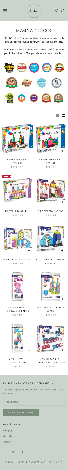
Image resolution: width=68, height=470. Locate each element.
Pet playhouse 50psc (17, 259)
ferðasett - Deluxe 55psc (51, 309)
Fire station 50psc (50, 211)
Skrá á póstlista (21, 412)
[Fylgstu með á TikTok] (22, 452)
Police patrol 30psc (50, 259)
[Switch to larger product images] (57, 115)
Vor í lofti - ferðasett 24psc (17, 361)
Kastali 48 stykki (17, 211)
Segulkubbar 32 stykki (50, 161)
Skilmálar (8, 436)
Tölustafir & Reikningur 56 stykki (50, 361)
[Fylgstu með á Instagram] (13, 452)
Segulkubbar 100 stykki (17, 161)
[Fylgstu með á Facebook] (5, 452)
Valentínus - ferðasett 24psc (17, 309)
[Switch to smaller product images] (63, 115)
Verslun (7, 441)
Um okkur (8, 430)
